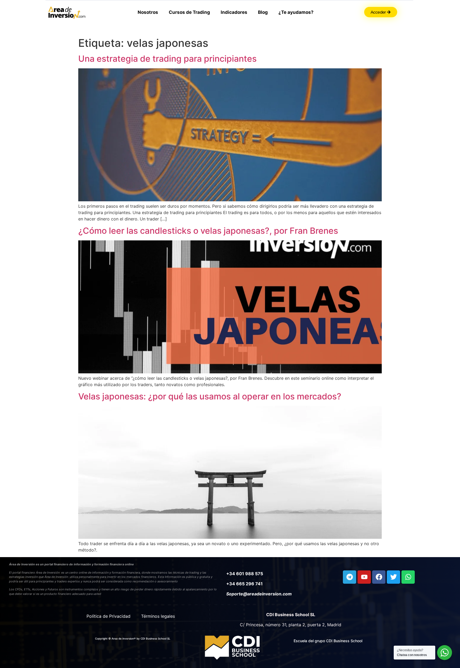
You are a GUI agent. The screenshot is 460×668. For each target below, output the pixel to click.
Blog (263, 12)
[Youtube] (364, 577)
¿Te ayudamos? (296, 12)
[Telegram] (349, 577)
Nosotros (148, 12)
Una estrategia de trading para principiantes (167, 58)
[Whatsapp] (408, 577)
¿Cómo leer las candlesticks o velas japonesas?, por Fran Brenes (208, 231)
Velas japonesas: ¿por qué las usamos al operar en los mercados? (209, 396)
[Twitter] (393, 577)
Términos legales (158, 616)
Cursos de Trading (189, 12)
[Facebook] (378, 577)
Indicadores (234, 12)
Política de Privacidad (108, 616)
